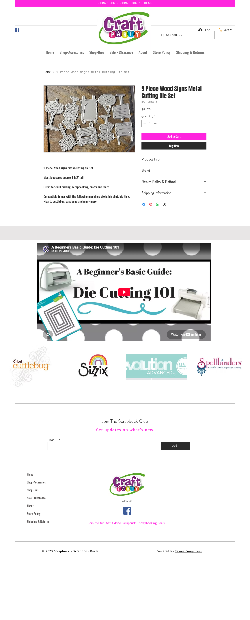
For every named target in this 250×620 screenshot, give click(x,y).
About (30, 506)
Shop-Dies (32, 490)
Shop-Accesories (36, 482)
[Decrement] (144, 123)
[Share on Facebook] (144, 204)
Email (52, 440)
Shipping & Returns (38, 521)
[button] (226, 29)
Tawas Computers (188, 551)
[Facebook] (17, 30)
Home (47, 72)
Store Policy (33, 513)
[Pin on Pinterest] (151, 204)
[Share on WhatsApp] (158, 204)
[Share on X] (165, 204)
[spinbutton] (150, 123)
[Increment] (155, 123)
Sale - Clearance (36, 498)
